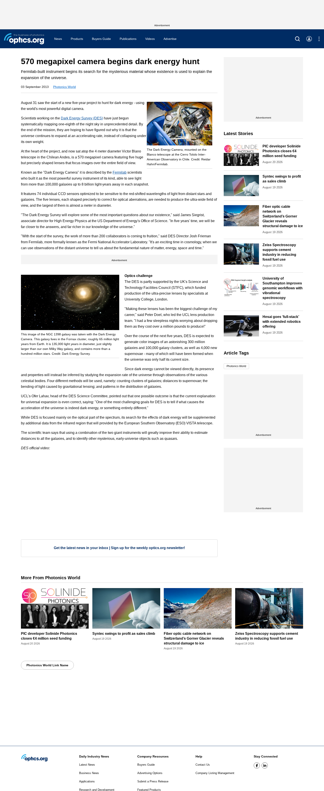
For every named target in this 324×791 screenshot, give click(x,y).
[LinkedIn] (265, 765)
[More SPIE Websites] (319, 39)
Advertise (170, 39)
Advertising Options (149, 773)
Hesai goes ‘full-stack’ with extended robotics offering (282, 321)
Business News (89, 773)
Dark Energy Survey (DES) (82, 118)
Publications (128, 39)
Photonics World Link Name (47, 665)
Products (77, 39)
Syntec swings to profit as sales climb (123, 633)
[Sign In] (309, 39)
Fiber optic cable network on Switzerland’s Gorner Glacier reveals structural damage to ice (283, 216)
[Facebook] (257, 765)
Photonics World (64, 87)
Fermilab (120, 172)
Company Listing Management (215, 773)
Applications (87, 781)
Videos (150, 39)
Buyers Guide (101, 39)
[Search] (297, 39)
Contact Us (203, 764)
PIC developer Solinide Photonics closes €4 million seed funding (282, 151)
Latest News (87, 764)
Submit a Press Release (152, 781)
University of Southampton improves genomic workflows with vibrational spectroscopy (283, 288)
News (58, 39)
